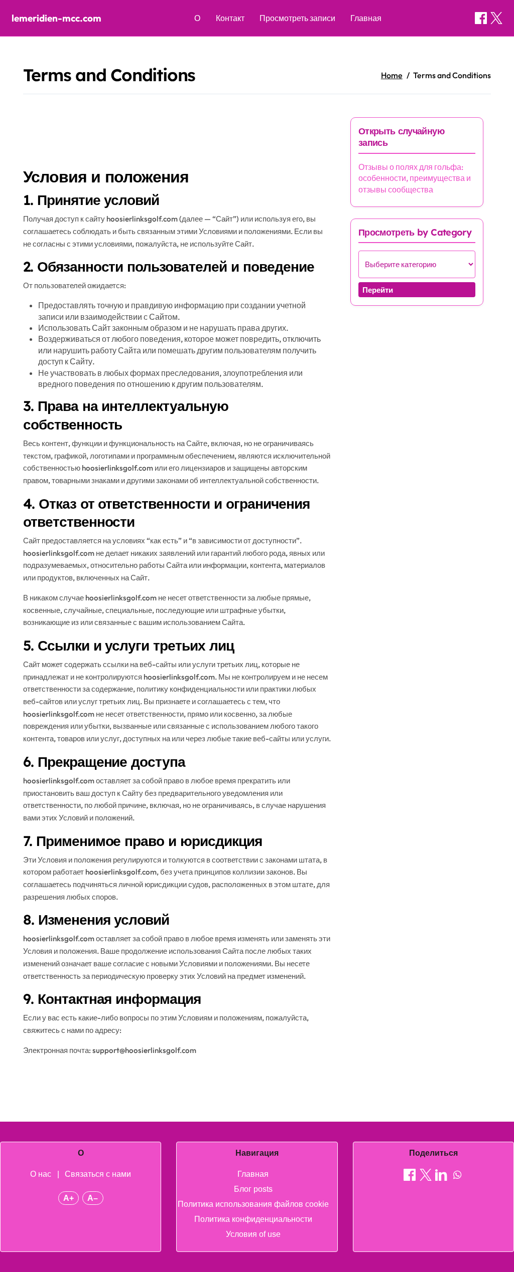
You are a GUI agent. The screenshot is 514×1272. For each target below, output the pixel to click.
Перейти (377, 290)
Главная (365, 18)
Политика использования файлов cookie (253, 1204)
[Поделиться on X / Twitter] (496, 18)
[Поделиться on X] (426, 1176)
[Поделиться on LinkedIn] (441, 1176)
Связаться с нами (98, 1174)
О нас (40, 1174)
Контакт (230, 18)
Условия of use (253, 1234)
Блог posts (253, 1189)
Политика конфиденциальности (253, 1219)
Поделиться (433, 1153)
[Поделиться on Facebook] (481, 18)
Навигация (257, 1153)
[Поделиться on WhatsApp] (457, 1176)
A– (92, 1198)
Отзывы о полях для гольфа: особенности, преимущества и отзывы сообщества (414, 178)
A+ (68, 1198)
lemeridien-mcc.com (56, 18)
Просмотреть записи (297, 18)
